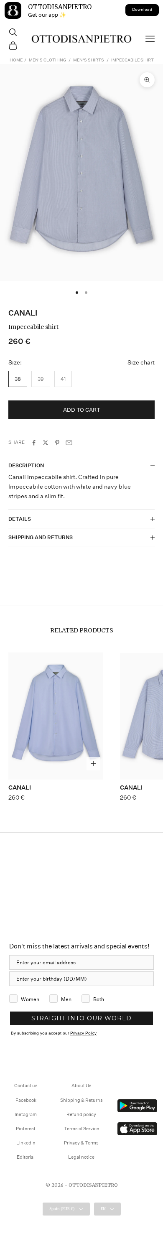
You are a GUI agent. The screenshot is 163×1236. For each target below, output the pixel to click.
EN (103, 1208)
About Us (81, 1086)
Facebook (25, 1100)
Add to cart (81, 409)
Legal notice (81, 1157)
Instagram (26, 1114)
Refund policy (81, 1114)
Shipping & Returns (81, 1100)
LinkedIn (26, 1143)
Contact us (26, 1086)
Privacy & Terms (81, 1143)
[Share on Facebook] (34, 442)
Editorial (26, 1157)
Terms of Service (81, 1129)
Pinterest (26, 1129)
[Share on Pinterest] (57, 442)
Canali (22, 312)
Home (16, 60)
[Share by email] (69, 442)
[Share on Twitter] (45, 442)
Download (142, 10)
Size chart (141, 362)
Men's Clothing (47, 60)
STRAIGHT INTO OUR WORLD (81, 1018)
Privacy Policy (83, 1033)
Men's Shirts (88, 60)
